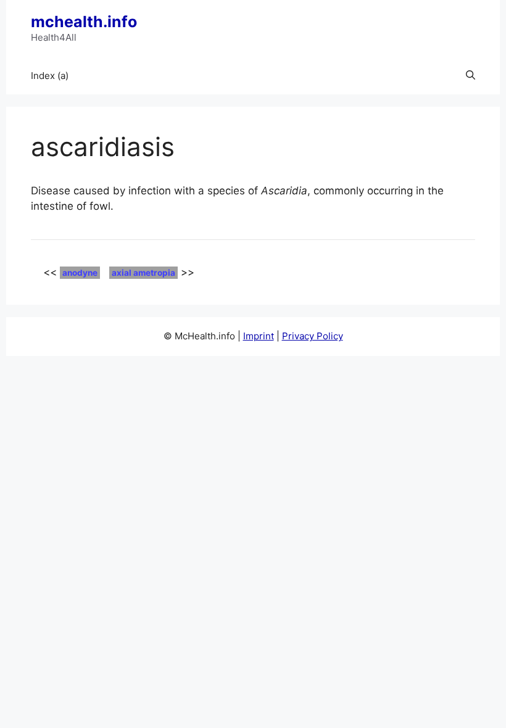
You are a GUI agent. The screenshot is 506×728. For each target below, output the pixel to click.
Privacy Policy (312, 336)
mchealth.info (84, 21)
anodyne (79, 273)
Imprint (258, 336)
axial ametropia (143, 273)
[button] (470, 75)
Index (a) (49, 75)
